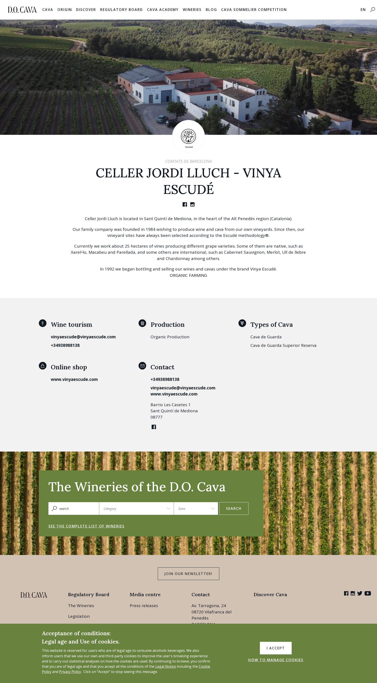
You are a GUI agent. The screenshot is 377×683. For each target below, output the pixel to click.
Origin (64, 9)
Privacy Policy (70, 671)
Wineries (192, 9)
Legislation (79, 616)
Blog (211, 9)
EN (363, 9)
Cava (47, 9)
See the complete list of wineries (86, 526)
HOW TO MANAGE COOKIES (275, 659)
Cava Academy (163, 9)
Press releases (144, 605)
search (234, 508)
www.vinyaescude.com (74, 379)
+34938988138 (65, 345)
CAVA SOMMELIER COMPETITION (254, 9)
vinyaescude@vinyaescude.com (83, 337)
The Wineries (81, 605)
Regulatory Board (121, 9)
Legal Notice (165, 666)
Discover (86, 9)
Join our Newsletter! (188, 573)
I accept (276, 648)
